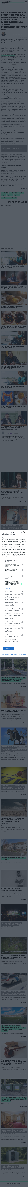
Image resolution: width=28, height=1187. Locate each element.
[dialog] (14, 593)
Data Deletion (5, 654)
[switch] (22, 564)
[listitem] (14, 561)
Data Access (14, 654)
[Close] (24, 532)
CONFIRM (8, 648)
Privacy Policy (22, 654)
